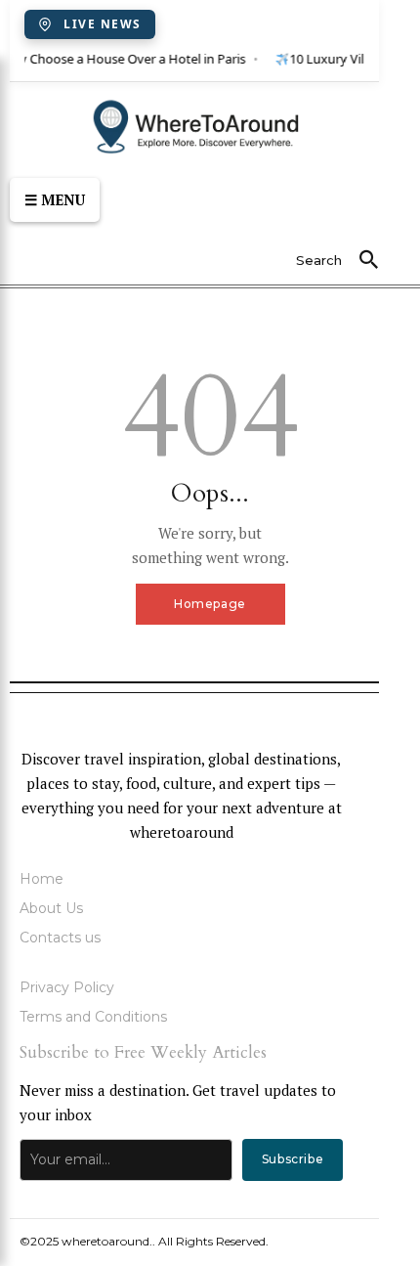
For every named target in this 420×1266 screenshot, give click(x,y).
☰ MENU (54, 199)
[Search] (368, 260)
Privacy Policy (67, 987)
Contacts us (60, 937)
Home (41, 879)
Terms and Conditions (93, 1017)
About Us (51, 908)
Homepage (210, 603)
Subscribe (292, 1159)
